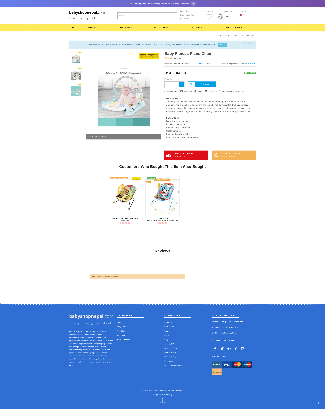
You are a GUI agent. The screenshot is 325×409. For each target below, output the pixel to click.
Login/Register (186, 11)
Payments (184, 19)
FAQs (166, 335)
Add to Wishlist (172, 91)
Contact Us (169, 327)
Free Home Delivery (188, 15)
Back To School (234, 27)
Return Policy (170, 352)
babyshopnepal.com (160, 390)
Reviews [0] (187, 91)
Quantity (168, 79)
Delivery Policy (170, 348)
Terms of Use (170, 344)
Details (222, 45)
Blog (166, 340)
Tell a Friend (212, 91)
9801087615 (250, 64)
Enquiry (199, 91)
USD (244, 15)
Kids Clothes (161, 27)
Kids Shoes (197, 27)
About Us (168, 322)
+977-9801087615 (230, 327)
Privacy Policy (170, 357)
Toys (90, 27)
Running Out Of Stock (118, 178)
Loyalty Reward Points (173, 365)
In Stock (251, 73)
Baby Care (124, 27)
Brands (167, 331)
